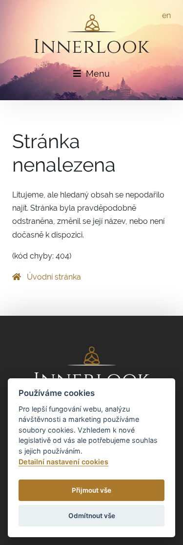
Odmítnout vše (91, 516)
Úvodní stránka (53, 277)
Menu (98, 73)
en (166, 15)
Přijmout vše (91, 490)
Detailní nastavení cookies (63, 462)
